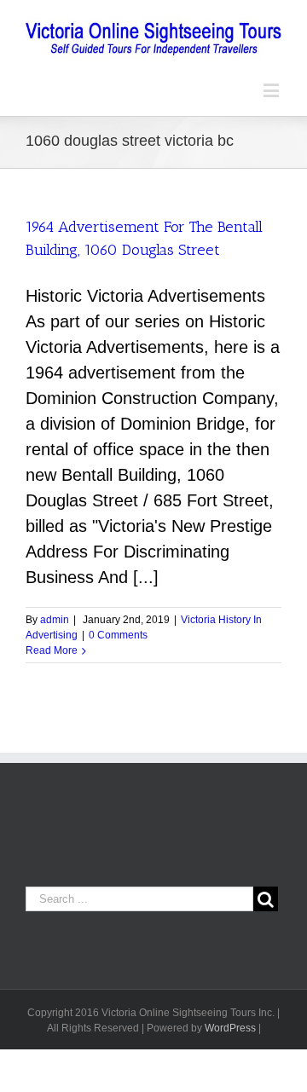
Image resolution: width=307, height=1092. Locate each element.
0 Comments (118, 635)
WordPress (230, 1028)
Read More (52, 650)
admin (54, 620)
